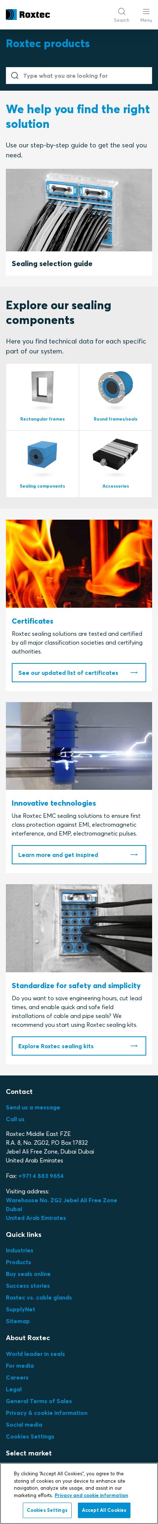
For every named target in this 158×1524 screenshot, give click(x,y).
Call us (15, 1119)
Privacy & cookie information (46, 1412)
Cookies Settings (30, 1436)
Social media (24, 1424)
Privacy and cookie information (91, 1495)
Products (18, 1262)
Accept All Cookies (104, 1510)
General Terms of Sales (39, 1401)
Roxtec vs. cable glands (39, 1297)
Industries (19, 1250)
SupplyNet (20, 1309)
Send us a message (33, 1107)
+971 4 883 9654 (41, 1175)
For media (20, 1365)
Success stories (28, 1285)
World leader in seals (35, 1353)
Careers (17, 1377)
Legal (14, 1389)
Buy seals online (28, 1273)
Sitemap (18, 1321)
